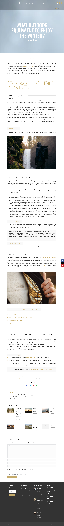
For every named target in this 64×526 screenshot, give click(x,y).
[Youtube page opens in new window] (61, 3)
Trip (43, 378)
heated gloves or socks (42, 361)
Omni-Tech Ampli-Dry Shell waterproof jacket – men (19, 325)
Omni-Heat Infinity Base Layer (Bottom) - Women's (19, 314)
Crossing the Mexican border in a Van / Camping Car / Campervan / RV (19, 413)
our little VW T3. (33, 187)
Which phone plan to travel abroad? (35, 410)
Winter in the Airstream (52, 425)
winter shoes (43, 265)
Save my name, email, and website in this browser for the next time (21, 469)
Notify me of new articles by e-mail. (15, 472)
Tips (22, 378)
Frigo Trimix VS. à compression (51, 491)
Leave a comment (49, 376)
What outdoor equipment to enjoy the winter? (40, 491)
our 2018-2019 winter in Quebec (23, 104)
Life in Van (29, 376)
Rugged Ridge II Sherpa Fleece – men (16, 323)
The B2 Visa (18, 424)
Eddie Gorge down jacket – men (15, 320)
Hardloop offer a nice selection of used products (41, 369)
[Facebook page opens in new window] (59, 3)
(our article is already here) (28, 66)
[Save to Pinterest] (63, 265)
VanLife (41, 378)
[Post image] (11, 410)
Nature (31, 378)
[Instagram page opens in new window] (57, 3)
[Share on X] (63, 263)
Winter (28, 378)
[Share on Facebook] (63, 260)
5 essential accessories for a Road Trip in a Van (35, 426)
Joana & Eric (49, 490)
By (35, 376)
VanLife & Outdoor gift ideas (52, 410)
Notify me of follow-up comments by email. (17, 474)
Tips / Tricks (18, 376)
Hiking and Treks (23, 376)
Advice (25, 378)
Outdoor (34, 378)
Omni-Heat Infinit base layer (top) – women (18, 312)
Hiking (38, 378)
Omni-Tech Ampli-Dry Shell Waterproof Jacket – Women (20, 317)
